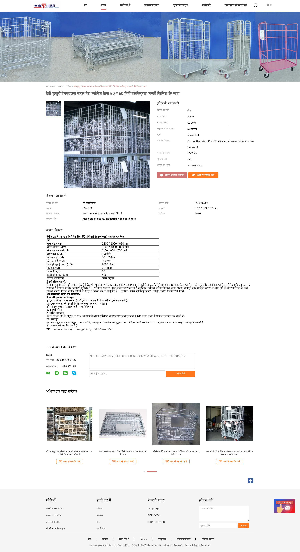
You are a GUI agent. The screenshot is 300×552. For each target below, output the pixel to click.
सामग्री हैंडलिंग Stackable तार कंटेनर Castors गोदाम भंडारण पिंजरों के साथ (229, 453)
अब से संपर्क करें (205, 175)
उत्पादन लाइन (153, 508)
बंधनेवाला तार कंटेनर (54, 515)
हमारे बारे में (125, 4)
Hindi (269, 4)
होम (89, 539)
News (143, 539)
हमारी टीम (101, 528)
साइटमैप (162, 539)
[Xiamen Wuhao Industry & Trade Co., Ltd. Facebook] (250, 480)
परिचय (99, 508)
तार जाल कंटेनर (52, 522)
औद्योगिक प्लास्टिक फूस (55, 528)
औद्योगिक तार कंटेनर (103, 329)
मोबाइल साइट (208, 539)
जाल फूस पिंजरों (83, 329)
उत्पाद (103, 4)
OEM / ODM (154, 515)
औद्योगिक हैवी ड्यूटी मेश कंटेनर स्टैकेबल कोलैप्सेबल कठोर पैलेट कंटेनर (176, 453)
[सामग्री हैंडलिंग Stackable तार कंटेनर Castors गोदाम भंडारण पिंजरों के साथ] (229, 423)
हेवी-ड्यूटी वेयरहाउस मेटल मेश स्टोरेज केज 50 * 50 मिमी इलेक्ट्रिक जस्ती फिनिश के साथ (109, 86)
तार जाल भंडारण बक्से (62, 329)
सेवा (98, 522)
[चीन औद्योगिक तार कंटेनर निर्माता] (45, 6)
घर (85, 4)
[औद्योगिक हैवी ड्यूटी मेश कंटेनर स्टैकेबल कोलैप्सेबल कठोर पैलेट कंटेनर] (176, 423)
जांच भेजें (180, 373)
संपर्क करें (206, 4)
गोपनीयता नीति (183, 539)
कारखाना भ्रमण (151, 4)
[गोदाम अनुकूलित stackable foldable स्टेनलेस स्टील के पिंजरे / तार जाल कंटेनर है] (69, 423)
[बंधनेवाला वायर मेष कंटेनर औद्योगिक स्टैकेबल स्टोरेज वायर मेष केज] (123, 423)
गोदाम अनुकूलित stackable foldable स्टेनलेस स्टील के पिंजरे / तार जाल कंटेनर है (69, 453)
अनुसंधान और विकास (156, 522)
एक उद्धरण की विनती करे (236, 4)
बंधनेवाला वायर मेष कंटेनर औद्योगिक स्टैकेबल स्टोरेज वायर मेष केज (122, 453)
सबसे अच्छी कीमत (174, 175)
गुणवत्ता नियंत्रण (180, 4)
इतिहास (100, 515)
